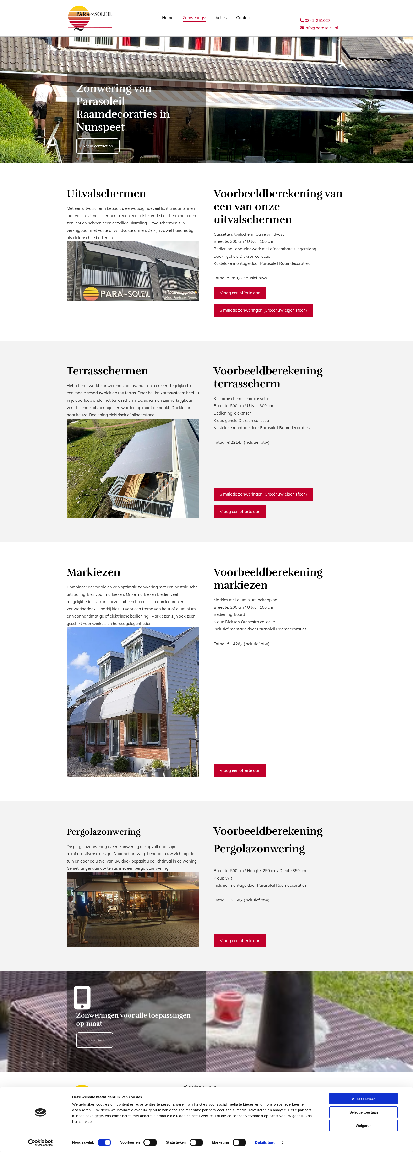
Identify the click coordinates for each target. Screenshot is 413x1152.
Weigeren (363, 1126)
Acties (221, 17)
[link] (194, 18)
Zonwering (193, 17)
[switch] (150, 1142)
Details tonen (266, 1143)
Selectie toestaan (363, 1112)
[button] (98, 146)
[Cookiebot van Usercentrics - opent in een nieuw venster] (40, 1142)
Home (167, 17)
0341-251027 (315, 20)
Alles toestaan (363, 1099)
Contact (243, 17)
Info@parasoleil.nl (319, 27)
